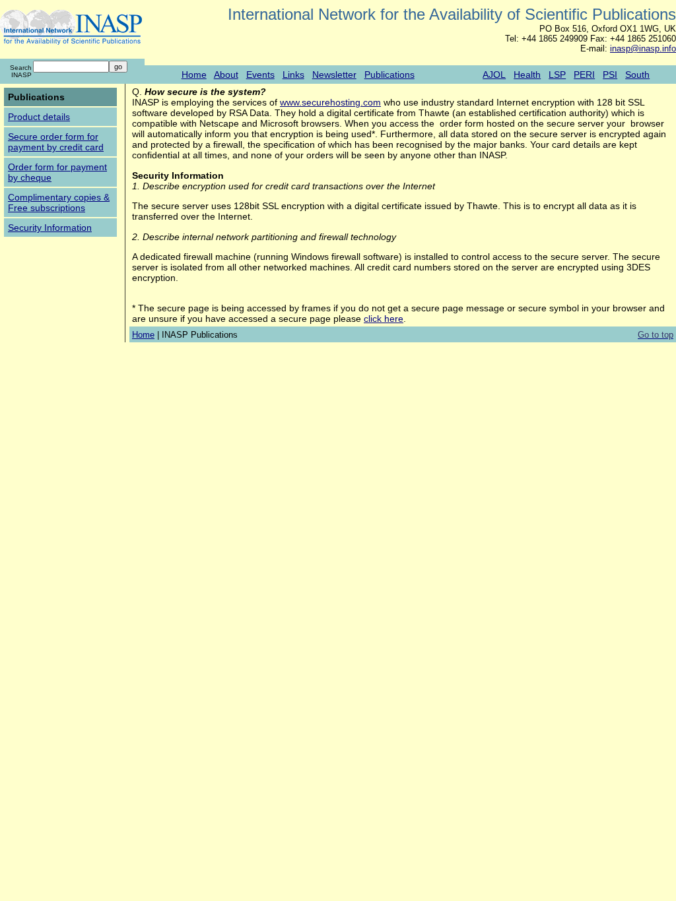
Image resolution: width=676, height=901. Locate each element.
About (226, 74)
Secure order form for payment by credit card (56, 141)
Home (194, 74)
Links (293, 74)
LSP (557, 74)
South (637, 74)
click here (383, 318)
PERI (584, 74)
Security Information (50, 227)
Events (260, 74)
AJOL (494, 74)
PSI (610, 74)
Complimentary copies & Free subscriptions (59, 202)
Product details (39, 116)
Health (527, 74)
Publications (389, 74)
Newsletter (334, 74)
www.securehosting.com (330, 102)
